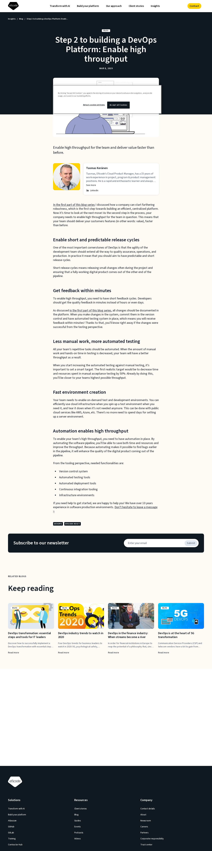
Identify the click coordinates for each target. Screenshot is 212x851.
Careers (144, 826)
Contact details (147, 808)
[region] (107, 99)
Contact (194, 6)
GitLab (11, 832)
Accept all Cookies (118, 105)
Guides (77, 820)
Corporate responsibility (152, 838)
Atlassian (12, 820)
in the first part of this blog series (90, 310)
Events (77, 826)
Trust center (146, 844)
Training (12, 838)
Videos (77, 838)
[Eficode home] (14, 6)
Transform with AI (60, 6)
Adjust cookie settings (94, 104)
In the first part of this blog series (74, 205)
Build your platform (88, 6)
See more (91, 185)
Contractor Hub (15, 844)
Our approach (114, 6)
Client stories (136, 6)
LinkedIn (94, 190)
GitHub (11, 826)
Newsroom (145, 820)
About (143, 814)
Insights (155, 6)
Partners (144, 832)
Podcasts (78, 832)
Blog (21, 19)
